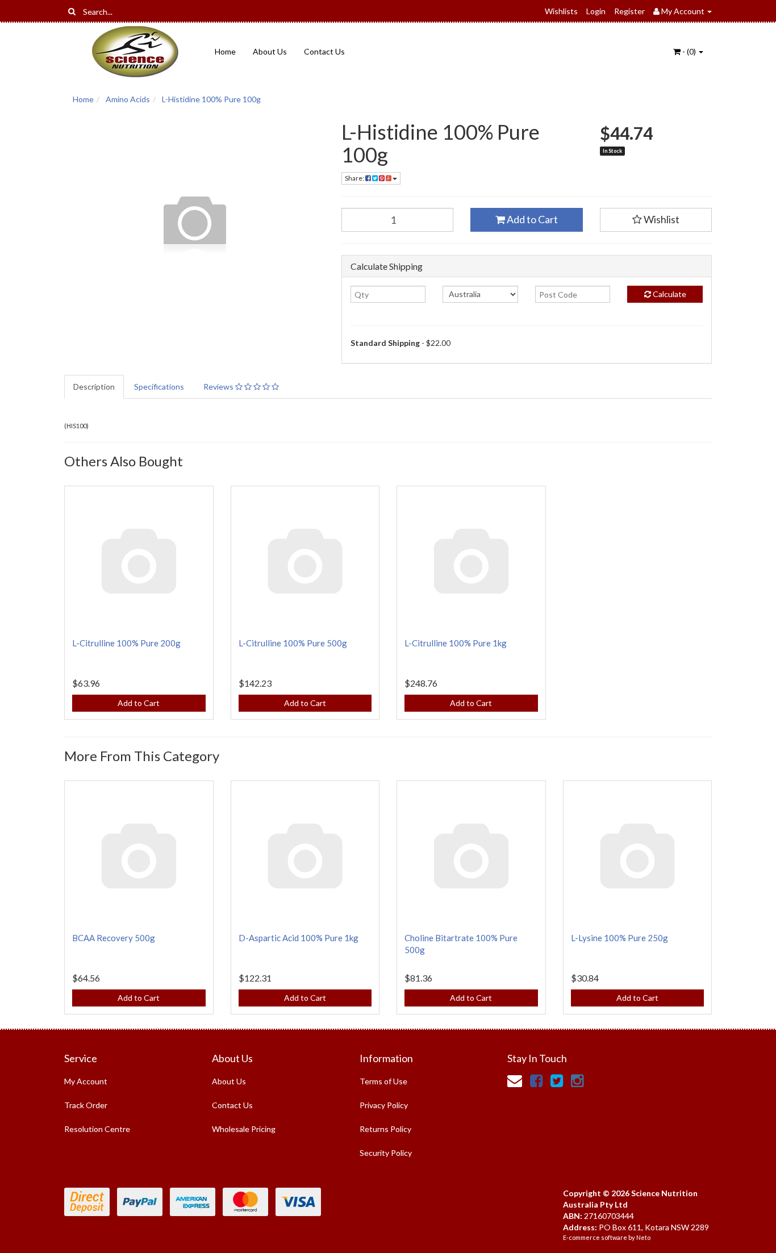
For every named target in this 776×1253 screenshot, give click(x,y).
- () (689, 51)
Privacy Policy (384, 1105)
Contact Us (324, 51)
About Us (270, 51)
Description (94, 386)
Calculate (668, 294)
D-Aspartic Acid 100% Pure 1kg (298, 938)
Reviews (219, 386)
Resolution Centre (97, 1129)
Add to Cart (531, 219)
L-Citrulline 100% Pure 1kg (455, 643)
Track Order (85, 1105)
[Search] (72, 11)
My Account (85, 1081)
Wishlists (561, 11)
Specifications (159, 386)
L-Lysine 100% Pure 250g (619, 938)
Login (596, 11)
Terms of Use (383, 1081)
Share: (355, 178)
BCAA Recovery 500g (113, 938)
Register (629, 11)
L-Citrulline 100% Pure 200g (126, 643)
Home (225, 51)
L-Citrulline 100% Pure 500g (293, 643)
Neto (643, 1237)
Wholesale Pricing (244, 1129)
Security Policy (386, 1153)
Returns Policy (385, 1129)
